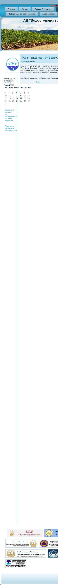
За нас (25, 9)
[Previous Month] (7, 83)
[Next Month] (10, 83)
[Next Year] (9, 83)
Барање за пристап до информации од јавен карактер (11, 115)
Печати (24, 62)
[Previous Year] (5, 83)
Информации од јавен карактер (21, 14)
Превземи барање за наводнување (11, 128)
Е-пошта (31, 62)
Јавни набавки (48, 14)
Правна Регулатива (43, 9)
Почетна (11, 9)
